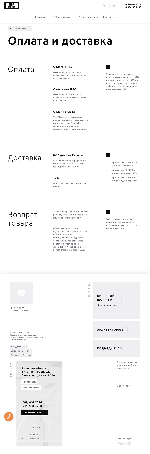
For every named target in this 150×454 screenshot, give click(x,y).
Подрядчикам (110, 348)
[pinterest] (138, 374)
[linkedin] (119, 374)
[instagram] (133, 374)
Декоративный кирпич (21, 355)
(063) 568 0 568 (133, 7)
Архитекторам (110, 329)
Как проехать (29, 382)
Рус (113, 6)
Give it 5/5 (129, 390)
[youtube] (124, 374)
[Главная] (10, 28)
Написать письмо (31, 387)
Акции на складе (89, 17)
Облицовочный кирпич (21, 351)
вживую (107, 306)
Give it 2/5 (121, 390)
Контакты (109, 17)
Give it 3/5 (123, 390)
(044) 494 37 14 (133, 4)
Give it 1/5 (118, 390)
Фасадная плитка (19, 347)
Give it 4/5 (126, 390)
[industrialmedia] (124, 443)
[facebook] (128, 374)
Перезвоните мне (33, 412)
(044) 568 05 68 (31, 405)
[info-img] (21, 293)
